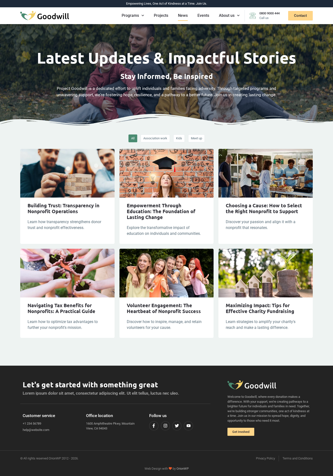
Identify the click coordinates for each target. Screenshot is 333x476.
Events (203, 15)
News (183, 15)
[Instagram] (165, 425)
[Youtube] (188, 425)
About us (227, 15)
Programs (130, 15)
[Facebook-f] (153, 425)
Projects (161, 15)
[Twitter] (176, 425)
